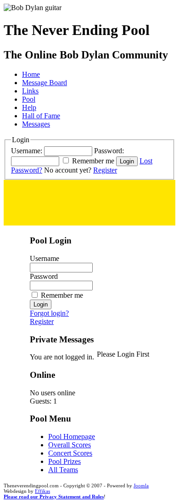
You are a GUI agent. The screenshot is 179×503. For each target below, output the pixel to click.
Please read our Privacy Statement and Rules (54, 496)
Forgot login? (49, 313)
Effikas (42, 491)
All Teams (63, 470)
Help (29, 107)
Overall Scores (69, 445)
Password (44, 276)
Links (30, 91)
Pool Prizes (64, 461)
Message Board (44, 83)
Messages (36, 124)
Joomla (141, 485)
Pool (28, 99)
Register (105, 170)
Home (31, 74)
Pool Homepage (71, 436)
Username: (26, 151)
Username (44, 258)
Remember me (93, 161)
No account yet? (67, 170)
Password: (109, 151)
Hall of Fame (41, 116)
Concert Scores (70, 453)
